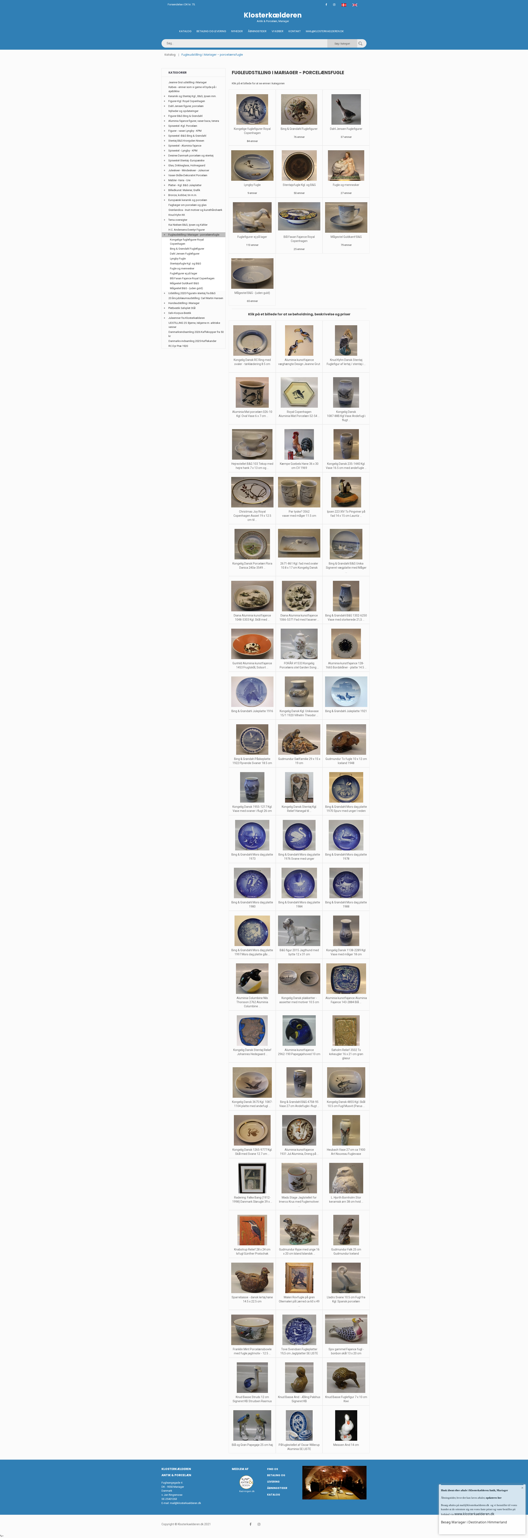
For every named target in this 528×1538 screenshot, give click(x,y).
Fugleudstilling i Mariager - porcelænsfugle (193, 234)
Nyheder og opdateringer (183, 111)
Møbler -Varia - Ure (179, 180)
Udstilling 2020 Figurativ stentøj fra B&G (192, 293)
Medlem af (240, 1469)
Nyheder (237, 31)
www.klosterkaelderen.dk (474, 1514)
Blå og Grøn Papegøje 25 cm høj (252, 1444)
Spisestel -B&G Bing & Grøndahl (187, 135)
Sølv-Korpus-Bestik (179, 313)
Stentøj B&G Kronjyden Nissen (186, 140)
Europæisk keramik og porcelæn (187, 200)
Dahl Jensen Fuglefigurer (346, 128)
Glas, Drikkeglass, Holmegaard (186, 165)
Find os (272, 1469)
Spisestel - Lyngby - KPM (182, 150)
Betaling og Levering (211, 31)
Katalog (185, 31)
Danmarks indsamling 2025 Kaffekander (192, 341)
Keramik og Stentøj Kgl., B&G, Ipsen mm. (192, 96)
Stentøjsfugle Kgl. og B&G (299, 185)
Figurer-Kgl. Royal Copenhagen (186, 101)
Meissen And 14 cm (346, 1444)
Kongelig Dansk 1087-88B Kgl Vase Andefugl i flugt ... (346, 416)
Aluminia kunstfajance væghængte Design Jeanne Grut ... (299, 364)
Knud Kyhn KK (177, 214)
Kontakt (295, 31)
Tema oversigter (177, 219)
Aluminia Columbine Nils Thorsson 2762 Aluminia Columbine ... (252, 1002)
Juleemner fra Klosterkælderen (186, 317)
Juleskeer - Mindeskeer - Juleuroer (188, 170)
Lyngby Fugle (252, 185)
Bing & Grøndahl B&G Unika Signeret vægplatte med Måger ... (346, 567)
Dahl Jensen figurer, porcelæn (186, 106)
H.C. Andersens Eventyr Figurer (187, 229)
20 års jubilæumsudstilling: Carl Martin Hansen (196, 298)
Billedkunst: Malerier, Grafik (184, 190)
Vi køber (277, 31)
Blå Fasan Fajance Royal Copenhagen (192, 278)
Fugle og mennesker (346, 185)
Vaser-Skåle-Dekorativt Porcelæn (187, 175)
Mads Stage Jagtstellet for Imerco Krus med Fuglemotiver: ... (299, 1201)
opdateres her (493, 1497)
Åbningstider (257, 31)
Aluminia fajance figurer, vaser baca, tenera (193, 120)
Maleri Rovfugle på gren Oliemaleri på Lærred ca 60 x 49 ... (299, 1301)
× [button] (522, 1488)
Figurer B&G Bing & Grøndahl (185, 115)
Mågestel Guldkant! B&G (346, 236)
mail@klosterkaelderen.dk (185, 1503)
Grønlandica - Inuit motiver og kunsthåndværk (195, 209)
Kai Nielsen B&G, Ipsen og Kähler (188, 224)
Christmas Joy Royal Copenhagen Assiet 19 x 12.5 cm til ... (252, 515)
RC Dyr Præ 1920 (178, 346)
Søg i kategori (342, 43)
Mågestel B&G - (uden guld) (252, 293)
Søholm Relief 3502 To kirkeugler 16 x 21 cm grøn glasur (346, 1054)
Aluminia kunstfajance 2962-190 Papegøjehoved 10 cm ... (299, 1054)
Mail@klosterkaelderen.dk (325, 31)
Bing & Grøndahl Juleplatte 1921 (346, 711)
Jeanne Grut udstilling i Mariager (188, 82)
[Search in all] (360, 43)
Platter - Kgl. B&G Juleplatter (185, 185)
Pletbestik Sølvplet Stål (182, 308)
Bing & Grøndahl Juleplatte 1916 (252, 711)
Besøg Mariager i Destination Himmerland (474, 1522)
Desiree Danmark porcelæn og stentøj (190, 155)
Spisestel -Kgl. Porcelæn (182, 125)
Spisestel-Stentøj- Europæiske (186, 160)
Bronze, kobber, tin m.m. (182, 195)
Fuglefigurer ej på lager (252, 236)
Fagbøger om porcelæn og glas (187, 205)
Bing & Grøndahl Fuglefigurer (299, 128)
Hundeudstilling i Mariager (183, 303)
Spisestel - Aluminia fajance (184, 145)
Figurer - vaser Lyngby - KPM (185, 130)
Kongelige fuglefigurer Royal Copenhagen (187, 241)
